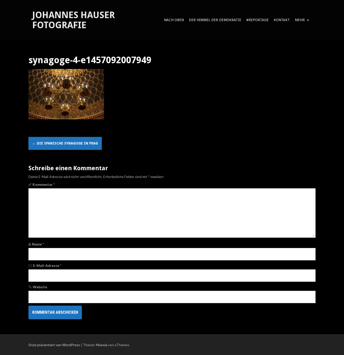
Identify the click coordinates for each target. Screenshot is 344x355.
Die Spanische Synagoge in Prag (65, 143)
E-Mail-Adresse (47, 265)
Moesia (101, 345)
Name (38, 244)
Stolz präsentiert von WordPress (54, 345)
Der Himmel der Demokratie (215, 20)
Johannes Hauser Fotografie (73, 20)
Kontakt (282, 20)
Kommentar (43, 184)
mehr (300, 20)
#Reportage (257, 20)
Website (40, 287)
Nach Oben (174, 20)
